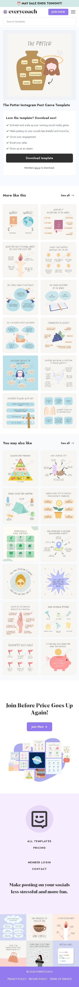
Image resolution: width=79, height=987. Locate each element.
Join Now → (39, 727)
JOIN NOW (58, 12)
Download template (39, 158)
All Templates (39, 841)
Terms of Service (60, 979)
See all (65, 195)
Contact (39, 869)
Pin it (7, 34)
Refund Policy (38, 979)
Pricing (39, 848)
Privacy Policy (17, 979)
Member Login (39, 862)
